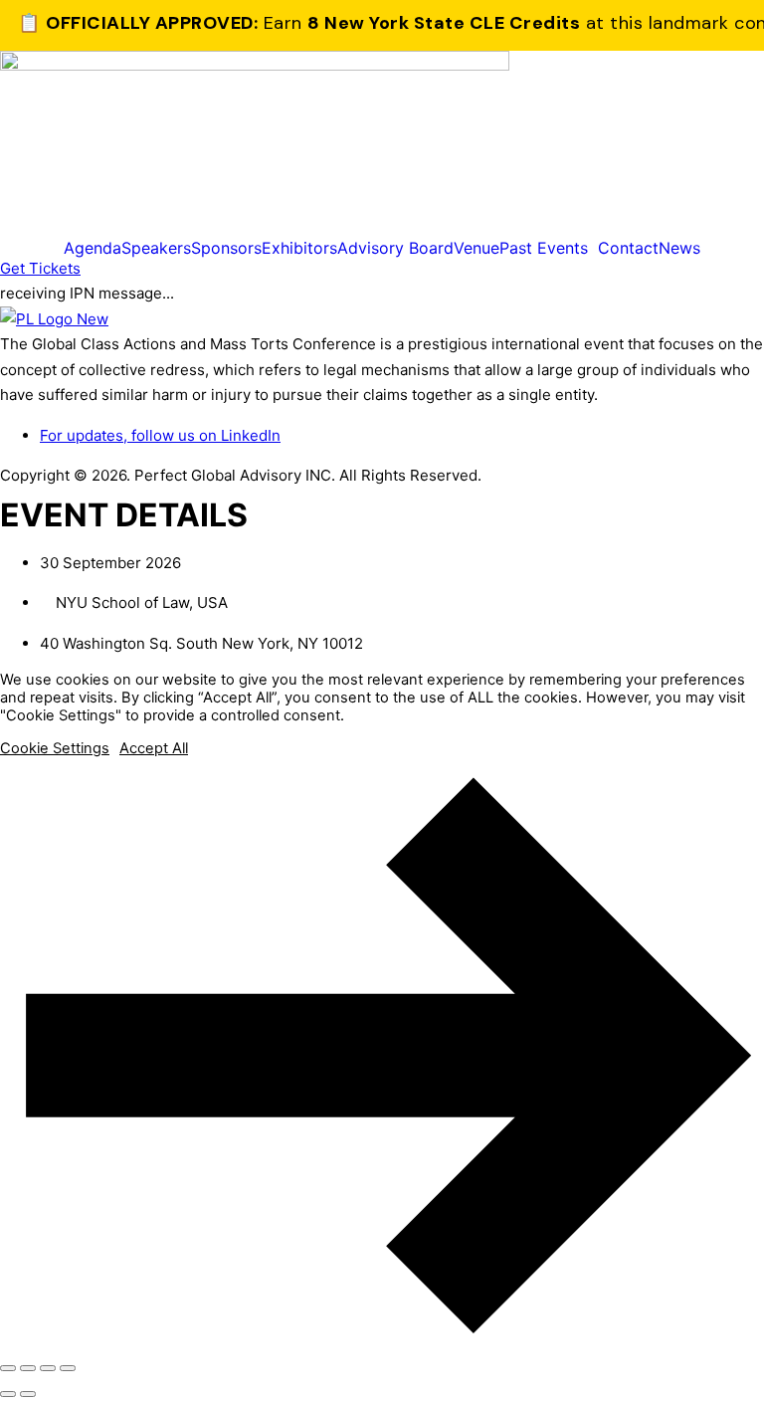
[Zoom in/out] (8, 1368)
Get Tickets (40, 268)
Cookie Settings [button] (54, 748)
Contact (628, 248)
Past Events (543, 248)
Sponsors (226, 248)
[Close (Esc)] (68, 1368)
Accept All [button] (153, 748)
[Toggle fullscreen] (28, 1368)
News (679, 248)
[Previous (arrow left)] (8, 1394)
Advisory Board (395, 248)
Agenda (92, 248)
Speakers (156, 248)
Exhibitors (299, 248)
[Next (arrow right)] (28, 1394)
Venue (476, 248)
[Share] (48, 1368)
